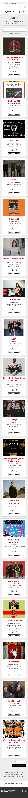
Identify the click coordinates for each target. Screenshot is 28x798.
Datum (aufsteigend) (14, 30)
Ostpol (17, 107)
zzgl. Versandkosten (19, 785)
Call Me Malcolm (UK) (14, 620)
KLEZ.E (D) (14, 179)
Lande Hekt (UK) (14, 101)
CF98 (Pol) (14, 339)
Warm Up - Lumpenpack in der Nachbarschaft (14, 741)
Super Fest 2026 (14, 540)
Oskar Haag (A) (14, 662)
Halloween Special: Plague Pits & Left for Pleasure (14, 460)
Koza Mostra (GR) (14, 581)
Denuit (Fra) (14, 140)
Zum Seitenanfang (19, 765)
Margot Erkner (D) (14, 701)
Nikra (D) (14, 419)
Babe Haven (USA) (14, 299)
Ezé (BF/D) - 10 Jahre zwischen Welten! (14, 379)
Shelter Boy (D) (14, 500)
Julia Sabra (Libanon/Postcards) (14, 258)
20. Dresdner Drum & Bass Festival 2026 (14, 58)
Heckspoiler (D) (14, 219)
